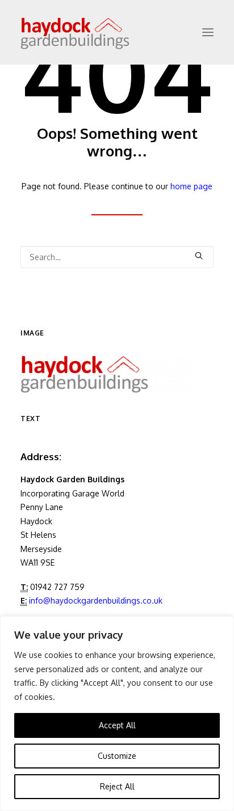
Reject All (117, 786)
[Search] (117, 257)
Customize (117, 756)
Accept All (117, 725)
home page (191, 186)
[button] (208, 32)
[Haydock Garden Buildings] (93, 32)
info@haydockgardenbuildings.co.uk (95, 600)
